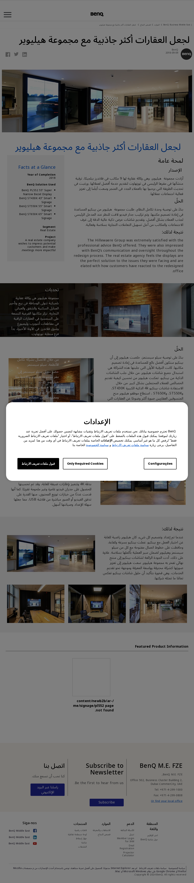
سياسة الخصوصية (97, 445)
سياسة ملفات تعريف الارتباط (130, 445)
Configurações (160, 463)
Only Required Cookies (85, 463)
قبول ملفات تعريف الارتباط (38, 463)
